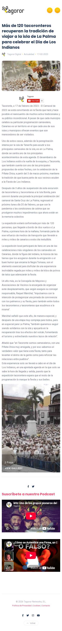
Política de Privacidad (21, 605)
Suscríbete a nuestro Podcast (28, 494)
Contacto (46, 605)
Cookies (36, 605)
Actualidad (29, 54)
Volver (32, 623)
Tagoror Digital (14, 54)
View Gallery (14, 468)
